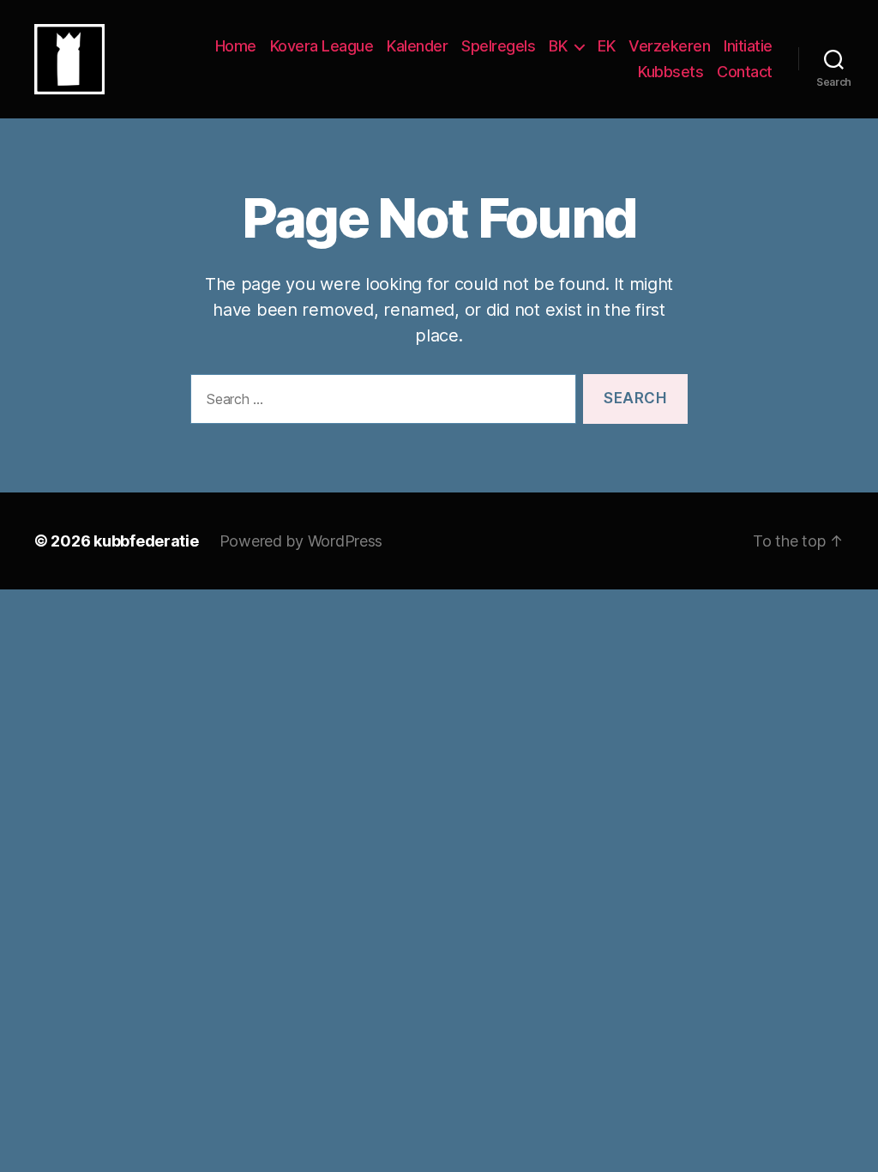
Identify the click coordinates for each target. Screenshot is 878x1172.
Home (235, 46)
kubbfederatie (146, 541)
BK (558, 46)
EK (606, 46)
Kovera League (322, 46)
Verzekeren (669, 46)
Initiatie (748, 46)
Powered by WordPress (301, 541)
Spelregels (498, 46)
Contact (745, 72)
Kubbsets (670, 72)
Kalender (417, 46)
